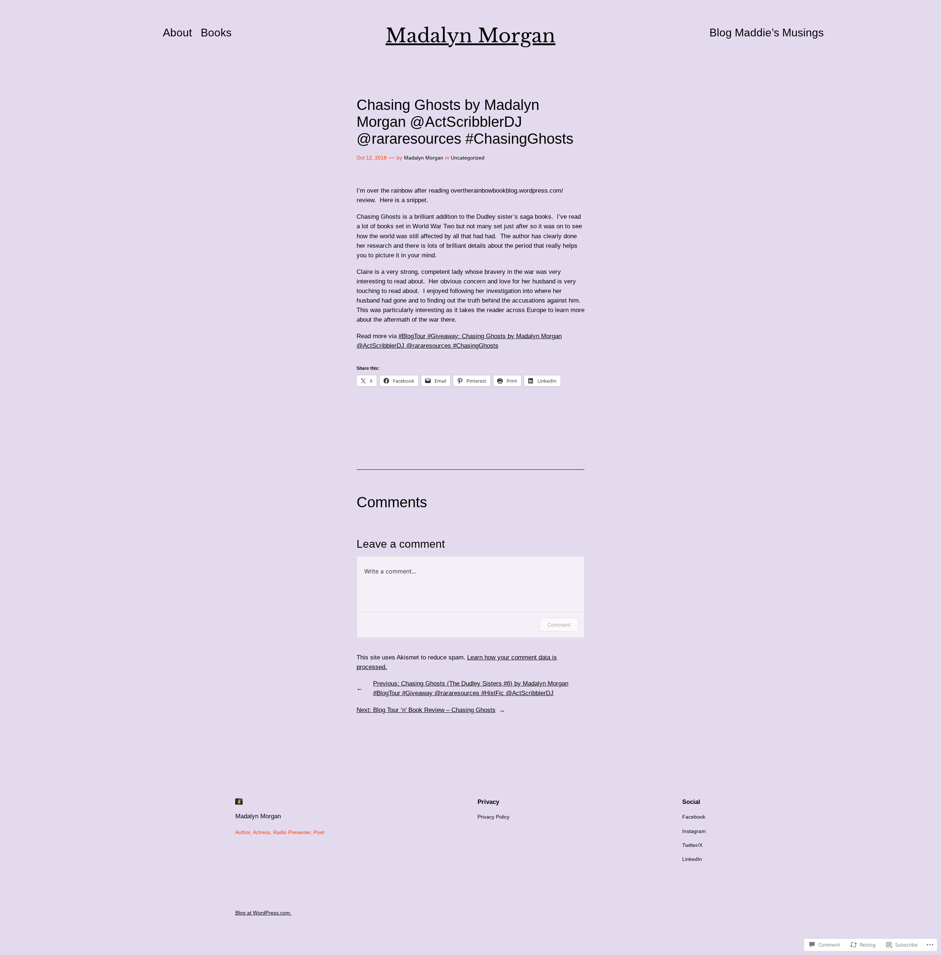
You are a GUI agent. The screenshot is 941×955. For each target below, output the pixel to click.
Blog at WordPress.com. (263, 913)
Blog (720, 32)
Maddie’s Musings (779, 32)
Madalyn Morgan (470, 35)
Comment (558, 625)
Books (216, 32)
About (177, 32)
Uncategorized (467, 158)
